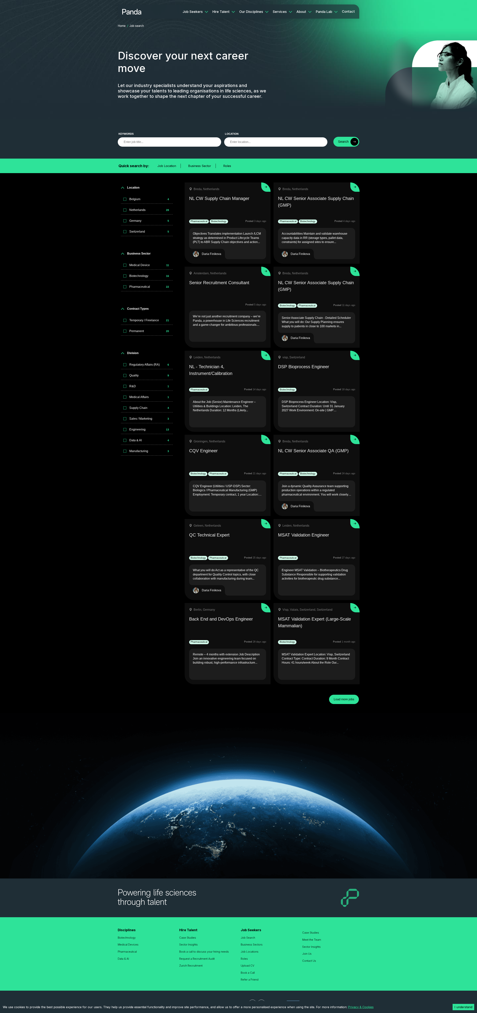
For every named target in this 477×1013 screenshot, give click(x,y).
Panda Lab (324, 12)
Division (133, 353)
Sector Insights (188, 944)
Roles (227, 166)
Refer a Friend (249, 979)
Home (122, 26)
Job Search (248, 937)
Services (280, 12)
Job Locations (249, 951)
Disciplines (127, 930)
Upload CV (247, 965)
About (301, 12)
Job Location (166, 166)
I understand (463, 1007)
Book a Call (248, 972)
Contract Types (138, 308)
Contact (348, 11)
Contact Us (309, 960)
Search (343, 141)
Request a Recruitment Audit (197, 958)
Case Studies (187, 937)
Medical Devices (128, 944)
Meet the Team (311, 939)
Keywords (126, 133)
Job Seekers (193, 12)
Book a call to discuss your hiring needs (204, 951)
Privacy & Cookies (361, 1007)
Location (231, 133)
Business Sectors (252, 944)
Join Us (307, 953)
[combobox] (276, 142)
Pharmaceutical (127, 951)
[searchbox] (169, 142)
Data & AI (123, 958)
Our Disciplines (251, 12)
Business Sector (199, 166)
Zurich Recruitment (191, 965)
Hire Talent (221, 12)
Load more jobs (344, 699)
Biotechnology (127, 937)
